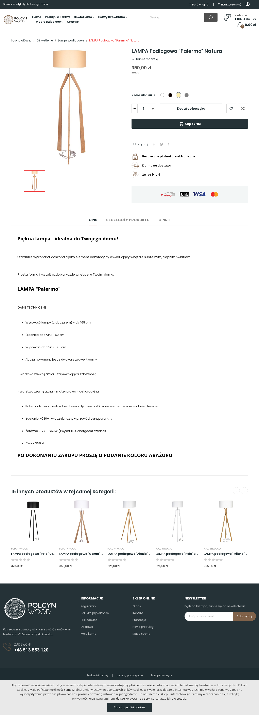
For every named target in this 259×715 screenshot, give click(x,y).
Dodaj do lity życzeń (231, 108)
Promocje (139, 620)
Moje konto (88, 634)
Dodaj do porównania (243, 108)
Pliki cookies (89, 620)
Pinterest (169, 144)
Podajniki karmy (97, 675)
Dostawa (87, 627)
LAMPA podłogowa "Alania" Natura (129, 554)
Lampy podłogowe (130, 675)
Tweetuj (162, 144)
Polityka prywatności (95, 613)
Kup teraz (193, 124)
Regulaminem (105, 698)
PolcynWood (19, 548)
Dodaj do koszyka (191, 108)
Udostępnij (154, 144)
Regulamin (88, 606)
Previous (236, 490)
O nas (137, 606)
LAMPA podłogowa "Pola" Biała (178, 554)
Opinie (164, 219)
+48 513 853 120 (245, 18)
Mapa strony (141, 634)
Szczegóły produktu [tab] (128, 219)
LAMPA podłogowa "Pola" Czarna (33, 554)
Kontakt (138, 613)
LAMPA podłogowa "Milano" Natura (226, 554)
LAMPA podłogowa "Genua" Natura (81, 554)
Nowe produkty (143, 627)
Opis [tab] (93, 219)
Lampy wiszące (162, 675)
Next (244, 490)
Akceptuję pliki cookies (129, 707)
